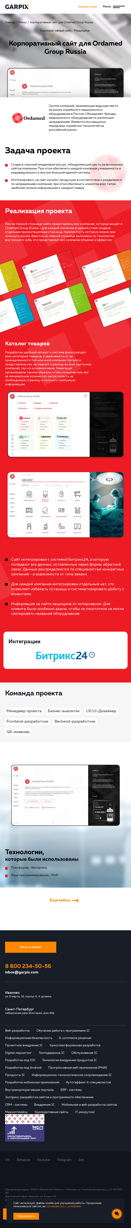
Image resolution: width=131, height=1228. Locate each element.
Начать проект (31, 947)
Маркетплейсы (16, 1112)
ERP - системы (71, 1089)
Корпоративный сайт (55, 30)
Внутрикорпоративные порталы (29, 1089)
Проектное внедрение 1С (24, 1045)
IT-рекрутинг (85, 1112)
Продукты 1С (15, 1075)
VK (7, 1160)
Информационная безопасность (28, 1038)
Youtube (43, 1160)
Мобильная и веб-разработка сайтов (89, 1104)
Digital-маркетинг (18, 1052)
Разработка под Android (23, 1067)
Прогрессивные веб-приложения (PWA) (77, 1067)
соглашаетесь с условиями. (64, 1206)
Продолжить (26, 1216)
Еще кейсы (60, 900)
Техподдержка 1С (52, 1052)
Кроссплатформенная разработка (75, 1045)
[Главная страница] (18, 7)
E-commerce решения (75, 1038)
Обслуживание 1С (84, 1052)
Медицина (82, 30)
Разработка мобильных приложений (32, 1082)
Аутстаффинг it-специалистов (88, 1082)
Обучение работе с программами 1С (63, 1030)
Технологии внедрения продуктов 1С (69, 1060)
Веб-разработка (17, 1030)
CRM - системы (16, 1104)
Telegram (64, 1160)
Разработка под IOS (20, 1060)
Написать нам (87, 6)
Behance (23, 1160)
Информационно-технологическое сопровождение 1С (72, 1075)
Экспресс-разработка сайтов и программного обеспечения (49, 1097)
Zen (81, 1160)
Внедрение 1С (44, 1104)
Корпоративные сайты (51, 1112)
